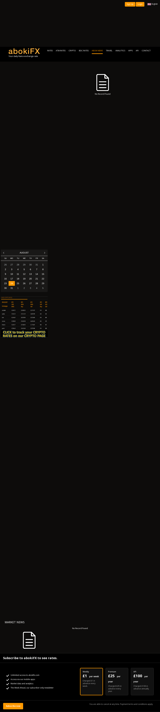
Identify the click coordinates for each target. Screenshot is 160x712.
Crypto (72, 50)
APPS (130, 50)
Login (140, 4)
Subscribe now (13, 706)
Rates (50, 50)
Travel (109, 50)
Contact (146, 50)
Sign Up (130, 4)
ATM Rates (60, 50)
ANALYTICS (120, 50)
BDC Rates (84, 50)
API (137, 50)
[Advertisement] (80, 23)
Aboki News (97, 50)
